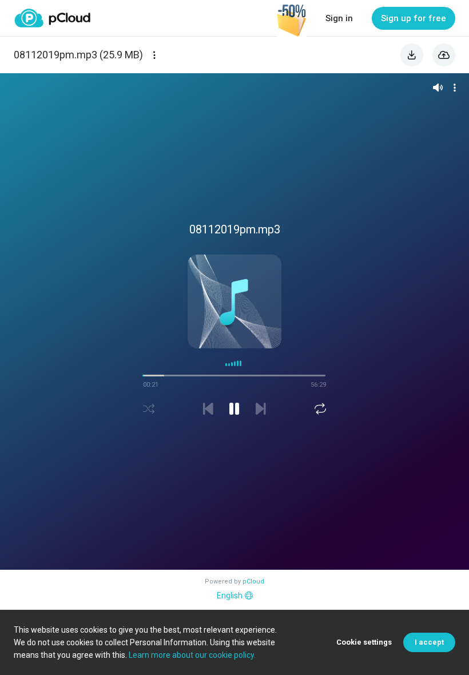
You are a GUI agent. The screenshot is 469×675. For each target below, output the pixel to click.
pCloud (253, 581)
